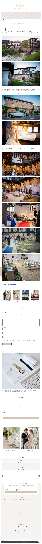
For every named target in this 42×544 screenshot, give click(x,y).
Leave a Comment (26, 307)
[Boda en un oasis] (30, 448)
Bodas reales (21, 462)
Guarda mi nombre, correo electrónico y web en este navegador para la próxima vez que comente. (20, 341)
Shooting (21, 467)
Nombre (4, 327)
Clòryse (34, 300)
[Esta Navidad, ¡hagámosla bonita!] (11, 448)
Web (3, 335)
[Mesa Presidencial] (1, 19)
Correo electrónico (6, 331)
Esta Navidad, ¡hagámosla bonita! (16, 301)
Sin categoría (18, 307)
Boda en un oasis (7, 300)
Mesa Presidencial (21, 6)
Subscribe (1, 271)
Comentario (5, 317)
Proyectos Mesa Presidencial (21, 464)
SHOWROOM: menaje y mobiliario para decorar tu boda (26, 302)
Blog (15, 307)
